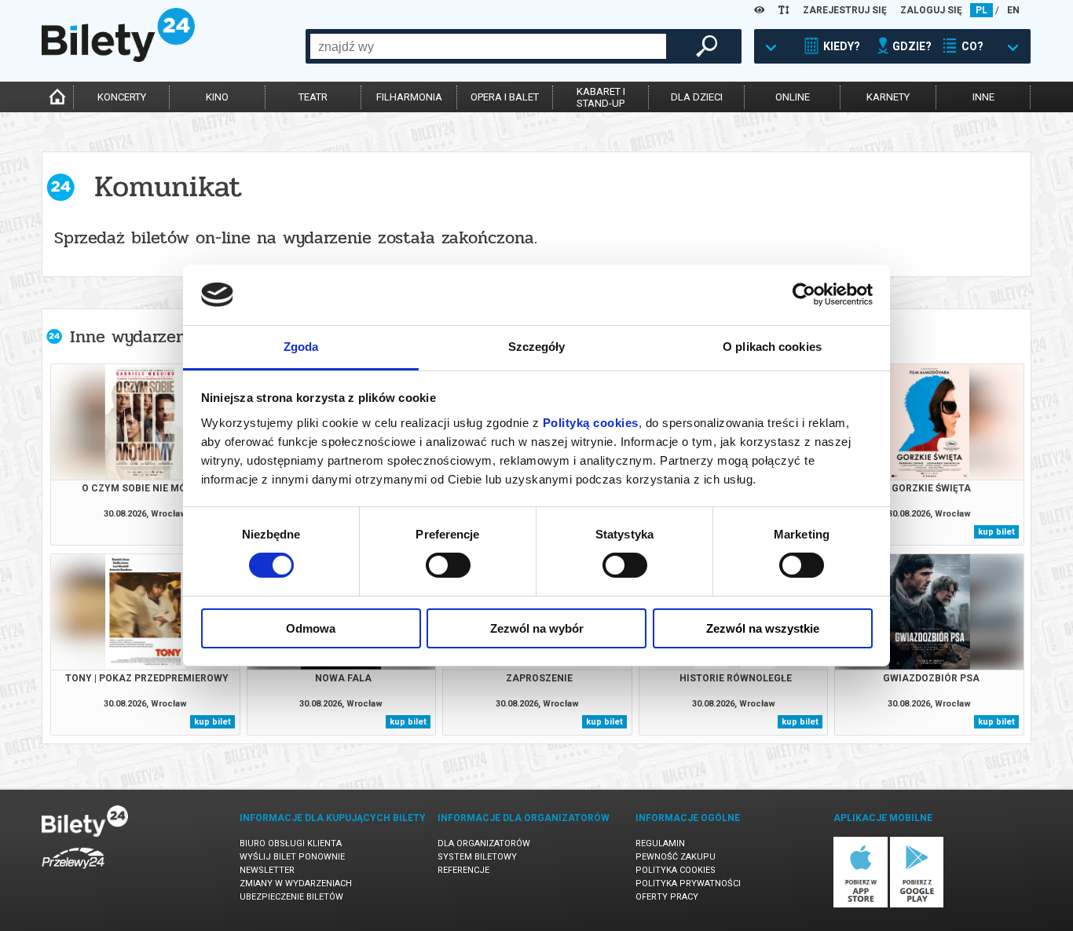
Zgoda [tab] (301, 346)
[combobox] (488, 46)
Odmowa (310, 628)
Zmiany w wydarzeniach (296, 883)
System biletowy (477, 857)
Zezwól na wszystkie (762, 628)
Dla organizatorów (484, 843)
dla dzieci (697, 97)
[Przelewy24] (73, 872)
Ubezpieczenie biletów (291, 897)
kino (217, 97)
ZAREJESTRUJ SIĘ (845, 10)
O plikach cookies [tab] (772, 346)
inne (983, 97)
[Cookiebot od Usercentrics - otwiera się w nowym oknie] (804, 294)
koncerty (121, 97)
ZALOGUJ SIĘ (931, 10)
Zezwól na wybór (537, 628)
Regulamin (660, 843)
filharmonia (409, 97)
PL (981, 10)
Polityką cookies (591, 422)
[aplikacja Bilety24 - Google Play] (917, 905)
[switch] (448, 565)
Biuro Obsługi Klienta (291, 843)
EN (1013, 10)
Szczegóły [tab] (537, 346)
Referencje (463, 870)
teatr (313, 97)
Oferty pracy (666, 897)
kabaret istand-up (601, 97)
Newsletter (267, 870)
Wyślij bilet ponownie (292, 857)
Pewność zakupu (675, 857)
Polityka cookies (675, 870)
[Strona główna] (118, 58)
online (792, 97)
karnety (888, 97)
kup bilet (996, 532)
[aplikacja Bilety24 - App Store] (860, 905)
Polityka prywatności (688, 883)
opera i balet (505, 97)
